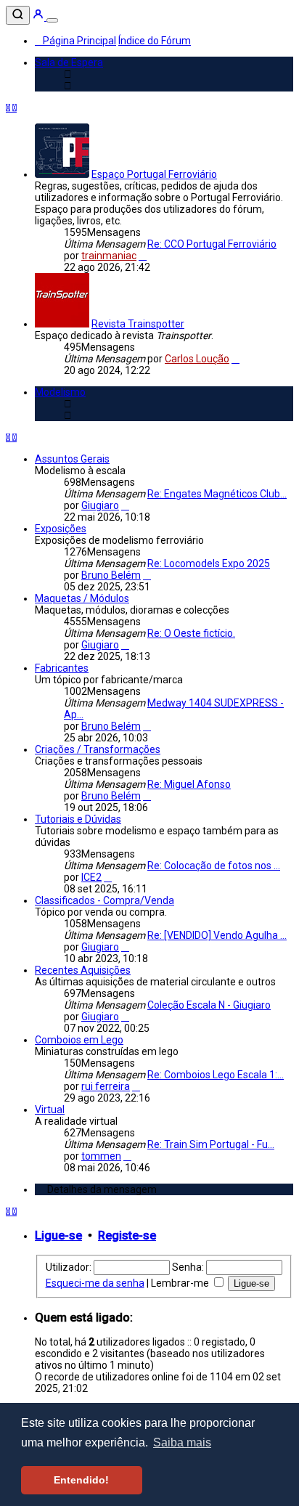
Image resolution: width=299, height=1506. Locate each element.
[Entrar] (39, 17)
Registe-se (127, 1235)
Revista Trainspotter (137, 324)
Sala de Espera (69, 62)
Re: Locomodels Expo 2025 (208, 563)
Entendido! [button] (81, 1480)
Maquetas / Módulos (82, 598)
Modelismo (60, 392)
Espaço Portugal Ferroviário (154, 174)
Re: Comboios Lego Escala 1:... (215, 1074)
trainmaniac (108, 255)
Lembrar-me (181, 1283)
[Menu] (52, 20)
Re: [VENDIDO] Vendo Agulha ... (217, 935)
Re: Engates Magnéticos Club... (217, 494)
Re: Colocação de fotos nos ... (213, 865)
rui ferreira (105, 1086)
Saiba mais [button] (182, 1442)
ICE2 (91, 877)
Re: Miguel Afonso (189, 784)
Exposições (60, 528)
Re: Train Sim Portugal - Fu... (210, 1144)
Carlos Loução (197, 359)
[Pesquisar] (18, 15)
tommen (101, 1156)
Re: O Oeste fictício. (191, 633)
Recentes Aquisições (83, 970)
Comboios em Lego (79, 1040)
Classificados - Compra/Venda (104, 900)
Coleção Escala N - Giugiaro (209, 1005)
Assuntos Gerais (72, 459)
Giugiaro (100, 505)
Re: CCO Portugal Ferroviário (212, 244)
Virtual (50, 1109)
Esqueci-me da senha (95, 1283)
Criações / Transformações (97, 749)
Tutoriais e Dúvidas (78, 819)
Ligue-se (58, 1235)
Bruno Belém (111, 575)
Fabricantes (62, 668)
